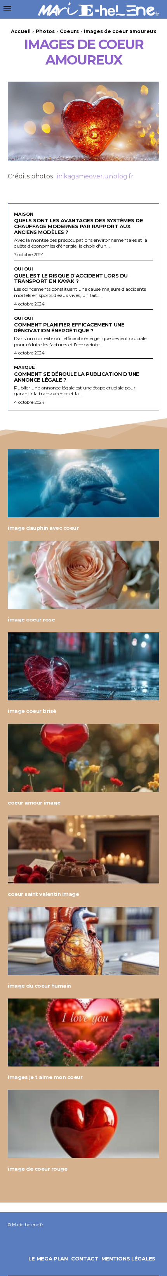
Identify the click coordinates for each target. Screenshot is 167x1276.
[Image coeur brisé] (83, 666)
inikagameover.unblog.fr (95, 176)
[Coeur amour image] (83, 758)
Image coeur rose (31, 619)
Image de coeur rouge (37, 1169)
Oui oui (23, 269)
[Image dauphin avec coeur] (83, 483)
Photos (45, 31)
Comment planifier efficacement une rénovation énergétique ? (69, 327)
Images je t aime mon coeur (45, 1077)
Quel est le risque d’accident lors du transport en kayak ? (71, 278)
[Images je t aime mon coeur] (83, 1032)
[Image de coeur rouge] (83, 1124)
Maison (23, 214)
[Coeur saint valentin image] (83, 849)
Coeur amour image (34, 802)
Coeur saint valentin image (43, 894)
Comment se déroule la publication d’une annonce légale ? (76, 377)
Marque (24, 367)
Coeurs (69, 31)
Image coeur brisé (32, 711)
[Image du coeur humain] (83, 941)
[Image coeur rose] (83, 575)
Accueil (21, 31)
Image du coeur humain (39, 986)
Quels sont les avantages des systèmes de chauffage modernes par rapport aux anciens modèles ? (78, 226)
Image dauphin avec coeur (43, 528)
